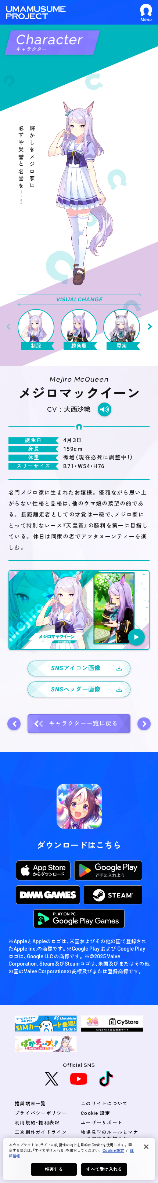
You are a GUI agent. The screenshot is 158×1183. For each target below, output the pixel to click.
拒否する (53, 1169)
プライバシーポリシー (41, 1113)
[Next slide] (150, 327)
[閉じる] (146, 1147)
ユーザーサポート (102, 1122)
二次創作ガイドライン (41, 1132)
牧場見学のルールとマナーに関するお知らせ (110, 1135)
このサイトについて (104, 1103)
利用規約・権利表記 (37, 1122)
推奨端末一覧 (30, 1103)
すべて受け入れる (104, 1169)
